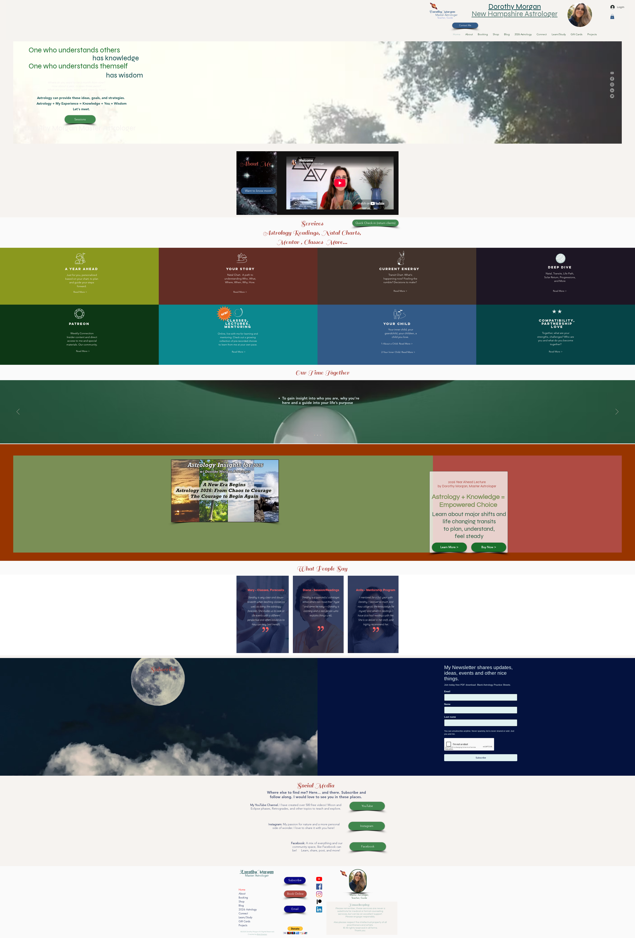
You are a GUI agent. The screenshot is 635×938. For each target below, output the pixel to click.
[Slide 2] (317, 435)
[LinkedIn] (612, 90)
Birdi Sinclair (262, 934)
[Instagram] (612, 84)
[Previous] (18, 412)
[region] (580, 13)
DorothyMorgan (442, 12)
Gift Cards (244, 921)
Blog (241, 905)
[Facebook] (612, 79)
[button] (612, 16)
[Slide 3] (320, 435)
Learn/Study (245, 917)
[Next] (616, 412)
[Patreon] (612, 96)
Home (242, 889)
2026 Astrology (248, 909)
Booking (243, 897)
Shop (241, 901)
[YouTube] (612, 73)
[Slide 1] (314, 435)
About (242, 893)
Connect (243, 913)
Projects (243, 925)
